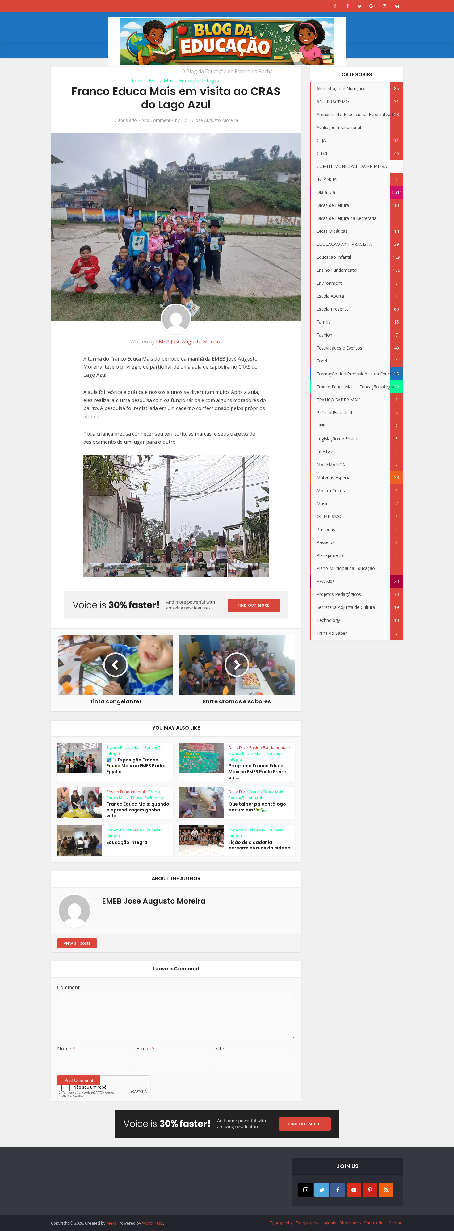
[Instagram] (305, 1190)
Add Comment (155, 120)
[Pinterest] (370, 1190)
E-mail (146, 1048)
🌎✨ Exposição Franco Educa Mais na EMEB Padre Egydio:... (136, 766)
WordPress (152, 1223)
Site (220, 1048)
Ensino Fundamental (268, 747)
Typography (281, 1222)
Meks (112, 1223)
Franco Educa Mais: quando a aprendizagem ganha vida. (138, 810)
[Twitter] (321, 1190)
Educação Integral (128, 842)
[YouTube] (354, 1190)
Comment (68, 987)
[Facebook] (337, 1190)
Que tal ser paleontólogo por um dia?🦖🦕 (257, 807)
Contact (396, 1222)
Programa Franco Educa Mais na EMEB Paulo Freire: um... (258, 772)
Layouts (329, 1222)
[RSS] (386, 1190)
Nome (66, 1048)
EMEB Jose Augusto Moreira (209, 120)
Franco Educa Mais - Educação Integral (176, 80)
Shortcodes (350, 1222)
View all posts (77, 943)
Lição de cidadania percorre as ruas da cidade (259, 845)
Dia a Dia (237, 747)
